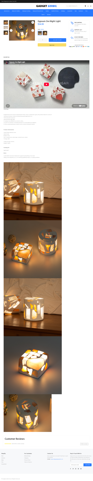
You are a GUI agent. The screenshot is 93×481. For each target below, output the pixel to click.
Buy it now (52, 45)
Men (2, 456)
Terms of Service (28, 462)
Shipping (26, 458)
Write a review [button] (84, 444)
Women (3, 458)
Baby (2, 460)
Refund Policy (27, 456)
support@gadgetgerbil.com (57, 459)
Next (32, 30)
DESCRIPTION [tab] (6, 57)
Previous (11, 30)
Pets (2, 462)
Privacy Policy (27, 460)
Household (3, 464)
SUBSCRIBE (87, 465)
